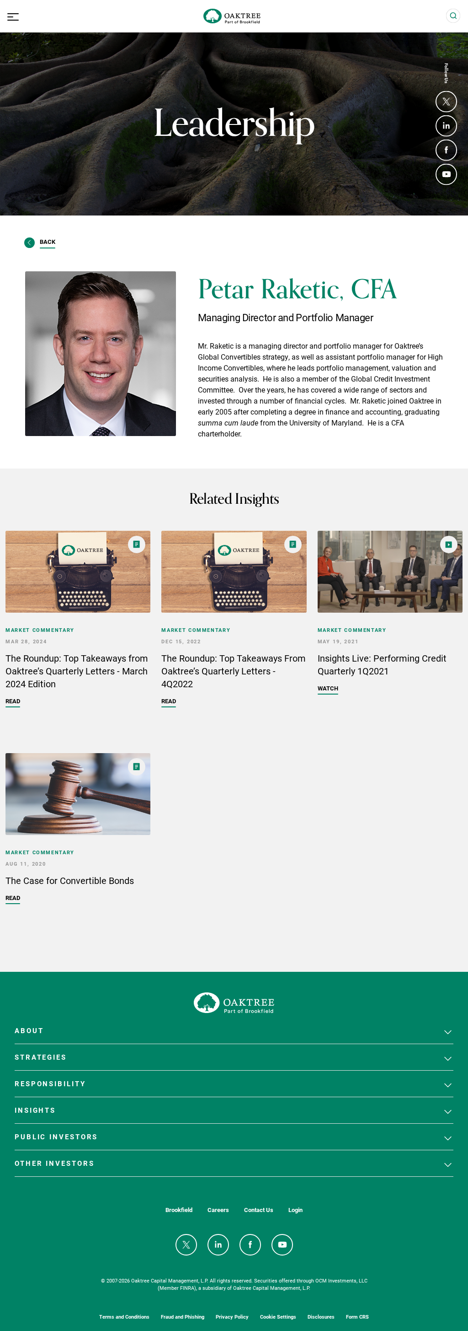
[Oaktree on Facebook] (446, 150)
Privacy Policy (232, 1317)
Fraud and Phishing (182, 1317)
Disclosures (321, 1317)
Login (295, 1210)
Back (47, 242)
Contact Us (258, 1210)
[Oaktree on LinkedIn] (446, 126)
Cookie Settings (278, 1317)
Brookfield (178, 1210)
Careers (218, 1210)
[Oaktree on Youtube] (446, 174)
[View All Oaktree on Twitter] (446, 102)
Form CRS (357, 1317)
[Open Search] (453, 16)
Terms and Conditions (124, 1317)
